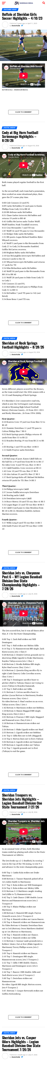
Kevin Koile (16, 26)
